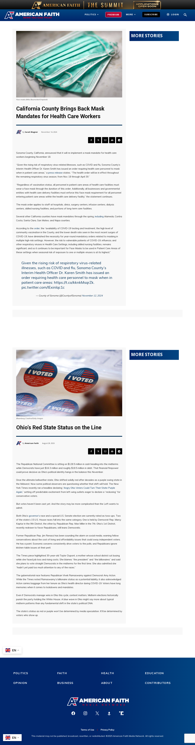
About (107, 683)
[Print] (112, 140)
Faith (62, 673)
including (99, 216)
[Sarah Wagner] (19, 132)
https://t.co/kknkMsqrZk (74, 282)
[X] (98, 140)
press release (55, 172)
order (37, 228)
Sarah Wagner (31, 132)
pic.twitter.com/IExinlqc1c (43, 287)
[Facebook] (91, 140)
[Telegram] (119, 140)
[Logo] (32, 15)
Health (107, 673)
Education (154, 673)
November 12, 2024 (92, 295)
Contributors (158, 683)
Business (65, 683)
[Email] (105, 140)
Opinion (20, 683)
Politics (20, 673)
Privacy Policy (107, 729)
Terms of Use (87, 729)
